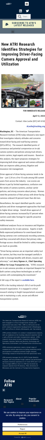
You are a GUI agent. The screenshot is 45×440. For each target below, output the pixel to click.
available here (28, 280)
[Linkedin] (20, 11)
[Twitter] (27, 11)
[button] (27, 4)
